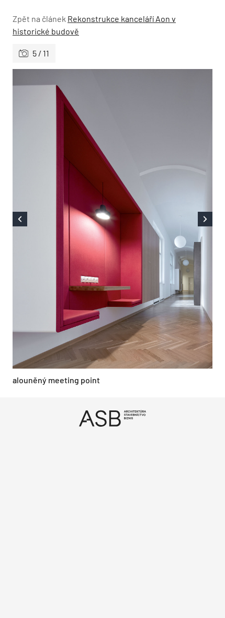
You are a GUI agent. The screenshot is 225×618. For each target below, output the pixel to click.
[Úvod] (112, 418)
